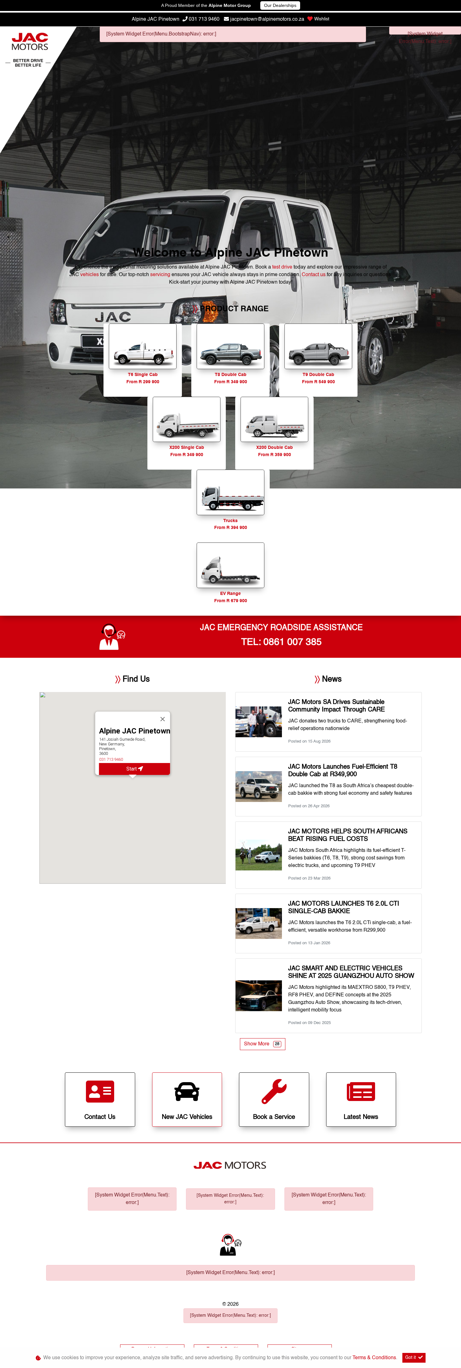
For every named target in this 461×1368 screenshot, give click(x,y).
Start (132, 769)
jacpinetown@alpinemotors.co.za (267, 19)
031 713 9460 (204, 19)
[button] (132, 783)
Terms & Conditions (374, 1357)
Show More (261, 1044)
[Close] (162, 719)
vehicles (90, 274)
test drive (283, 267)
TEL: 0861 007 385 (281, 642)
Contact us (314, 274)
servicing (161, 274)
